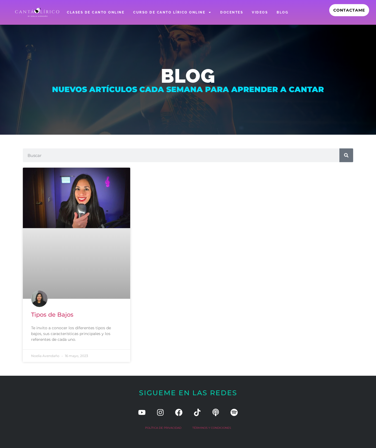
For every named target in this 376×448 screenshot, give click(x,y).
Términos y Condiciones (211, 428)
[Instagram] (160, 412)
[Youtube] (142, 412)
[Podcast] (215, 412)
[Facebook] (178, 412)
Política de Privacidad (163, 428)
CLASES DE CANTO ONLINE (95, 12)
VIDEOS (260, 12)
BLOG (282, 12)
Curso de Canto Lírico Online (169, 12)
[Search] (346, 155)
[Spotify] (234, 412)
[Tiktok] (197, 412)
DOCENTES (231, 12)
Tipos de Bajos (52, 314)
